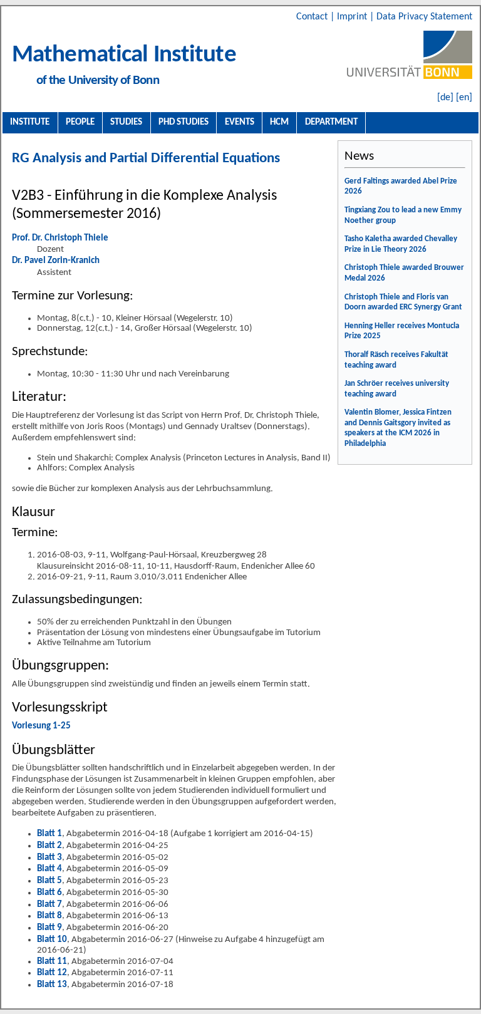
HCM (279, 122)
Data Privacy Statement (424, 17)
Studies (126, 122)
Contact (313, 17)
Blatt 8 (49, 916)
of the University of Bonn (97, 80)
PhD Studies (183, 122)
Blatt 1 (49, 834)
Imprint (353, 17)
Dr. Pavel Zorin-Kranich (56, 261)
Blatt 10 (52, 939)
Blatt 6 (49, 893)
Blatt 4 (49, 869)
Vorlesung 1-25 (41, 726)
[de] (445, 98)
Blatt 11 (52, 961)
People (80, 122)
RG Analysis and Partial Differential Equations (146, 159)
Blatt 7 (49, 904)
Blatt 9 (49, 928)
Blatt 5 (49, 881)
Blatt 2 (49, 846)
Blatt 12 (52, 973)
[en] (464, 98)
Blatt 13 (52, 985)
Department (331, 122)
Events (239, 122)
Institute (29, 122)
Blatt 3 (49, 857)
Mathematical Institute (124, 55)
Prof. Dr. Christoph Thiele (60, 238)
